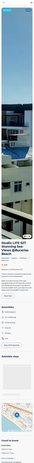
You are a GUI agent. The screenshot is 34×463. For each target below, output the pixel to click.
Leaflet (10, 431)
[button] (19, 419)
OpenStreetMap (18, 431)
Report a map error (27, 431)
